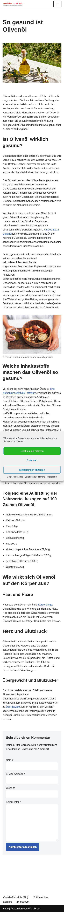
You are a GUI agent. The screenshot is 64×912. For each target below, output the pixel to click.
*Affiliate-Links (41, 897)
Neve (6, 908)
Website (10, 787)
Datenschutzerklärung (35, 477)
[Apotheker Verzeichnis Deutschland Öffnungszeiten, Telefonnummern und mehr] (13, 4)
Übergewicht (13, 706)
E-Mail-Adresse (15, 773)
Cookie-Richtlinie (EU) (15, 897)
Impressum (52, 477)
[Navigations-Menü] (57, 4)
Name (10, 759)
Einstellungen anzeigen (32, 469)
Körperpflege (45, 604)
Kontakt (7, 901)
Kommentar (13, 801)
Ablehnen (32, 460)
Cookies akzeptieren (32, 451)
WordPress (34, 908)
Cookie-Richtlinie (15, 477)
